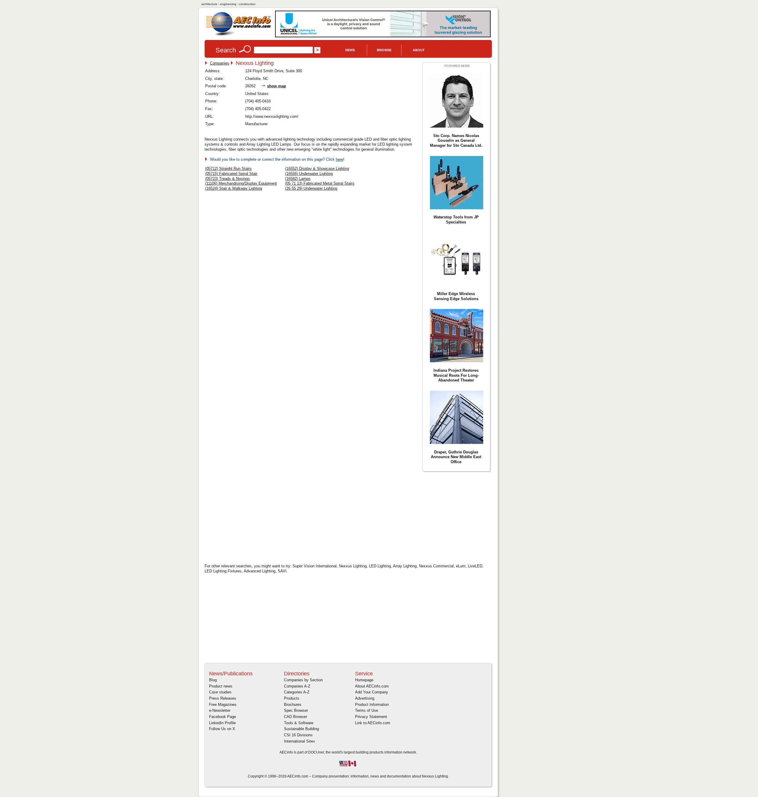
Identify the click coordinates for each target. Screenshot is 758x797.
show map (276, 86)
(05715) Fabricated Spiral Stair (231, 173)
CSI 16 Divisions (298, 735)
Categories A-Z (296, 692)
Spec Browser (296, 710)
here (339, 159)
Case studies (220, 692)
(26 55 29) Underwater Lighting (311, 188)
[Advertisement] (255, 516)
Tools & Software (298, 723)
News (350, 50)
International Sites (299, 741)
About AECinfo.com (372, 686)
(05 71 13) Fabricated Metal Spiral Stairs (319, 183)
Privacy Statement (371, 716)
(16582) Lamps (298, 178)
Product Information (372, 704)
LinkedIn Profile (222, 723)
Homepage (364, 680)
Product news (220, 686)
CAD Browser (295, 716)
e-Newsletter (219, 710)
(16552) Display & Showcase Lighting (317, 168)
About (419, 50)
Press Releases (222, 698)
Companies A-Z (297, 686)
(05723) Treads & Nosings (227, 178)
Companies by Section (303, 680)
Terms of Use (366, 710)
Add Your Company (371, 692)
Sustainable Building (301, 729)
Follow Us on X (222, 729)
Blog (213, 680)
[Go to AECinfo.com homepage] (238, 35)
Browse (384, 50)
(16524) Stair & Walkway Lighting (233, 188)
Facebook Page (222, 716)
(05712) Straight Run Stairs (228, 168)
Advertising (364, 698)
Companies (219, 63)
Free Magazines (223, 704)
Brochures (292, 704)
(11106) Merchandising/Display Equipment (241, 183)
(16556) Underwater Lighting (309, 173)
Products (291, 698)
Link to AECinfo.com (372, 723)
